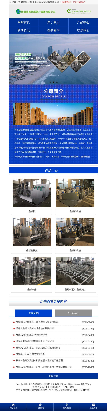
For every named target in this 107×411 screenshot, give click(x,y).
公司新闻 (34, 313)
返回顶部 (53, 376)
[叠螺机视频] (75, 206)
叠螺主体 (31, 289)
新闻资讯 (24, 30)
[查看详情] (85, 157)
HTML (65, 387)
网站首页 (24, 22)
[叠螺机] (32, 206)
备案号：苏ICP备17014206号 (47, 387)
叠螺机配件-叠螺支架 (75, 289)
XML (71, 387)
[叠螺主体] (32, 284)
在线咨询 (53, 30)
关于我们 (53, 22)
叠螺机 (32, 211)
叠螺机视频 (75, 211)
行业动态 (73, 313)
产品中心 (83, 22)
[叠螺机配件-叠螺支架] (75, 284)
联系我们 (83, 30)
